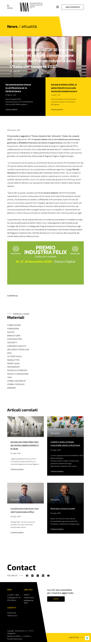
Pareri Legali (13, 363)
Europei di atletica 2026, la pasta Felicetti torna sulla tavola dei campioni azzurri (64, 87)
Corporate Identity (16, 346)
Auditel (11, 332)
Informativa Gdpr (28, 602)
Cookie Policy (29, 598)
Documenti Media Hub (18, 349)
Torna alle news (21, 314)
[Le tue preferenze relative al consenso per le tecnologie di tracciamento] (87, 638)
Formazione (13, 328)
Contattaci (74, 637)
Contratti (12, 342)
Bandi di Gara (13, 335)
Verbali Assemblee (16, 381)
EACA (9, 353)
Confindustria (14, 339)
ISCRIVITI (56, 599)
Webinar (11, 388)
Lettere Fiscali (14, 356)
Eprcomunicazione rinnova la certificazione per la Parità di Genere (18, 87)
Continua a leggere (11, 109)
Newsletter (13, 360)
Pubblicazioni (14, 325)
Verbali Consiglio (15, 384)
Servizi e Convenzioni (18, 374)
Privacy (27, 595)
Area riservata (73, 7)
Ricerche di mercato (17, 370)
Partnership (13, 367)
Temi (9, 377)
